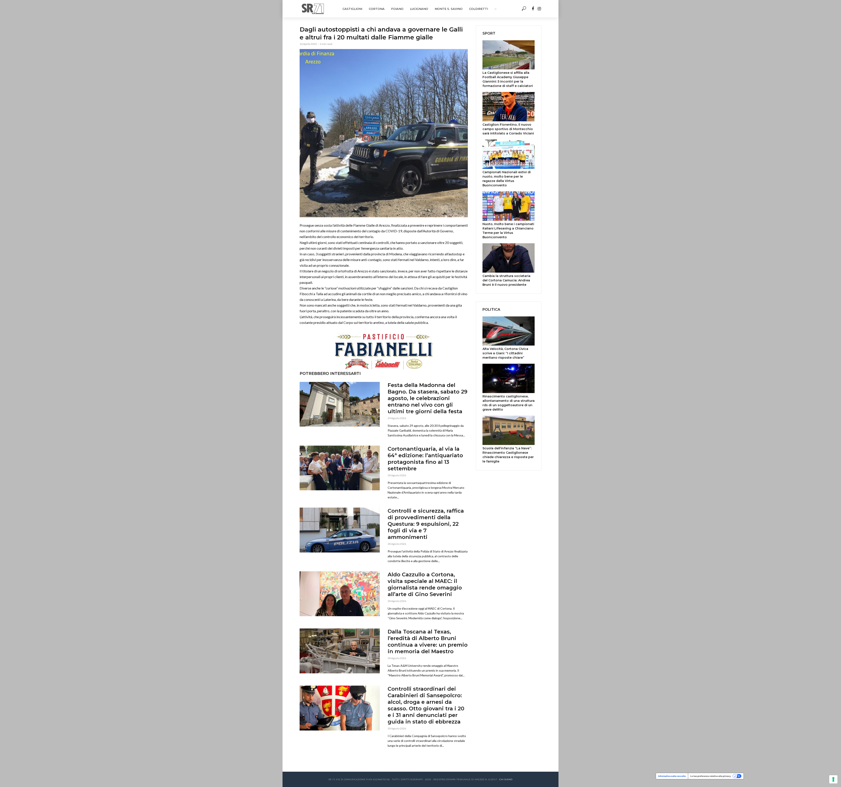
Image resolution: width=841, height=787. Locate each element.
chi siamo (505, 779)
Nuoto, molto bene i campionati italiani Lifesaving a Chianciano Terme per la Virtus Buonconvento (508, 230)
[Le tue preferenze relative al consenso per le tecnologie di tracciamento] (833, 779)
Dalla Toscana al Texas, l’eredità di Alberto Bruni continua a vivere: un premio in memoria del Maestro (428, 641)
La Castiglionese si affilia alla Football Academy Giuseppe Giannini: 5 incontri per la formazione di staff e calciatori (507, 79)
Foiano (397, 9)
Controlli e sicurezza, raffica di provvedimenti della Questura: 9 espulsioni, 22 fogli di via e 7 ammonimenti (426, 524)
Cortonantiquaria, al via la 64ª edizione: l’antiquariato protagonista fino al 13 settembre (425, 459)
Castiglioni (352, 9)
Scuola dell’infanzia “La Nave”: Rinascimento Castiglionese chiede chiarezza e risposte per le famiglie (508, 454)
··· (495, 9)
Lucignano (419, 9)
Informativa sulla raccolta (672, 776)
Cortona (377, 9)
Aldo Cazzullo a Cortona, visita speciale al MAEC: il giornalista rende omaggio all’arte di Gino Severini (425, 584)
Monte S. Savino (449, 9)
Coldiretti (478, 9)
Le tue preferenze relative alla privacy (710, 776)
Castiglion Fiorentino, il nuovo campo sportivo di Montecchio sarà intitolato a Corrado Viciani (508, 129)
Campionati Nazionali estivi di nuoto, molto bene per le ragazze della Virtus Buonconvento (506, 178)
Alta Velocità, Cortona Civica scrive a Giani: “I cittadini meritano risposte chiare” (505, 353)
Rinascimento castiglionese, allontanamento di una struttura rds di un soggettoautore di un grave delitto (508, 402)
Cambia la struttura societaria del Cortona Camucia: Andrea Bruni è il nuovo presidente (506, 280)
